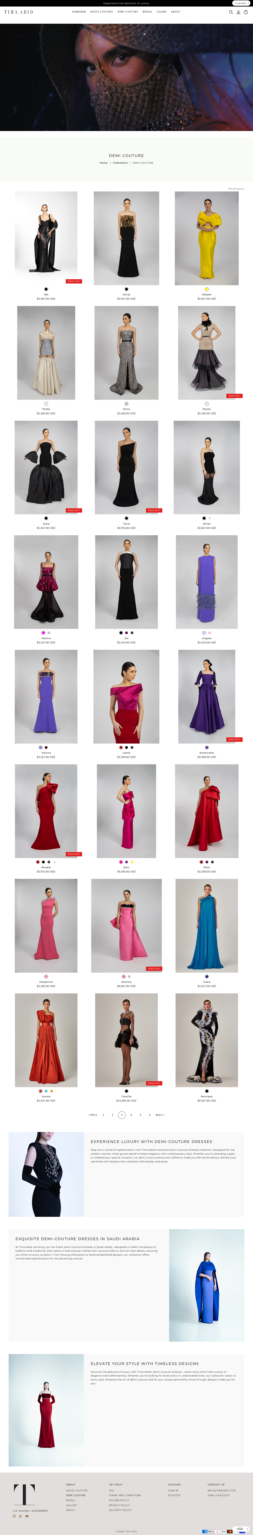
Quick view (46, 281)
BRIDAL (70, 1500)
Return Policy (119, 1500)
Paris (207, 867)
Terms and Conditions (125, 1495)
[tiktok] (20, 1517)
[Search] (231, 12)
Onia (126, 523)
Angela (207, 638)
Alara (46, 523)
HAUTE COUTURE (77, 1491)
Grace (207, 981)
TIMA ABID (131, 1531)
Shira (126, 409)
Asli (46, 294)
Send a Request (219, 1495)
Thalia (46, 409)
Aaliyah (207, 294)
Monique (207, 1096)
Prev (94, 1115)
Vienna (46, 752)
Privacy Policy (119, 1505)
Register (174, 1495)
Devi (126, 867)
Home (104, 162)
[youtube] (26, 1517)
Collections (120, 162)
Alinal (126, 294)
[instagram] (14, 1517)
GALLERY (71, 1505)
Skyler (207, 409)
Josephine (46, 981)
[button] (231, 12)
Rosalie (46, 867)
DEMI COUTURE (76, 1495)
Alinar (207, 523)
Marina (46, 638)
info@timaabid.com (222, 1491)
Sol (126, 638)
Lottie (126, 752)
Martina (126, 981)
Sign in (173, 1491)
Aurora (46, 1096)
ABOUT (70, 1510)
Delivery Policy (120, 1510)
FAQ (111, 1491)
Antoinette (206, 752)
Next (159, 1115)
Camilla (126, 1096)
